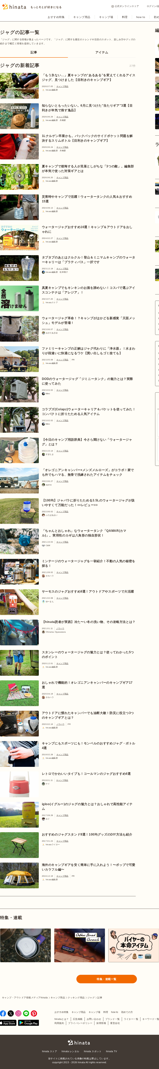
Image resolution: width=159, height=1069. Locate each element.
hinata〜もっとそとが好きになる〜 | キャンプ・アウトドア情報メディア (79, 1042)
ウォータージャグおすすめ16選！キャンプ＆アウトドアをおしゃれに (87, 229)
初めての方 (127, 1012)
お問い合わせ (94, 1019)
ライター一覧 (131, 1019)
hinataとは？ (61, 1019)
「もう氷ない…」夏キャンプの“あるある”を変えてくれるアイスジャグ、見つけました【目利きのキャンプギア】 (89, 77)
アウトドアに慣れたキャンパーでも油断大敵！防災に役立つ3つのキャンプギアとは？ (88, 715)
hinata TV (111, 1051)
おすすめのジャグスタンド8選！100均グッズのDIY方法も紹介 (87, 834)
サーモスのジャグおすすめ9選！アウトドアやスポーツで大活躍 (88, 591)
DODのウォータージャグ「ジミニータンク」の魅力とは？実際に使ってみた (87, 381)
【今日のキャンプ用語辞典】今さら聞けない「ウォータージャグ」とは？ (87, 442)
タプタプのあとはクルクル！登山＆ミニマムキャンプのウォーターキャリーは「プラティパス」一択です (89, 260)
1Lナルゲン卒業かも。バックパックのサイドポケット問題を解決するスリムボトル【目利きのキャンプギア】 (87, 138)
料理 (125, 17)
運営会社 (115, 1023)
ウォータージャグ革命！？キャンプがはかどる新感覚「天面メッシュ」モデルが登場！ (89, 320)
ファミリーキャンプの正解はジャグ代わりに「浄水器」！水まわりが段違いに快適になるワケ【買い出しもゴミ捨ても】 (89, 351)
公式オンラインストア (127, 6)
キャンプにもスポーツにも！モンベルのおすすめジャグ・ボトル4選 (89, 746)
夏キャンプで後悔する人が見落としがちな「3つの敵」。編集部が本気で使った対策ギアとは (88, 169)
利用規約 (59, 1023)
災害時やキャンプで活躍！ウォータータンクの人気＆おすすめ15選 (87, 199)
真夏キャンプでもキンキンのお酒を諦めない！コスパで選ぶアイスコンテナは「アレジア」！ (89, 290)
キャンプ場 (106, 17)
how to (140, 17)
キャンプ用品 (81, 17)
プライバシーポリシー (80, 1023)
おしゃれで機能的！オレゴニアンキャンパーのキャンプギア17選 (87, 685)
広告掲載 (78, 1019)
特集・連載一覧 (107, 979)
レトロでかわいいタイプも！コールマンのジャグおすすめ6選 (86, 773)
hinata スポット (92, 1051)
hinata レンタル (70, 1051)
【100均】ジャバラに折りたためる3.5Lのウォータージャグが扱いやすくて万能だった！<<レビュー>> (88, 503)
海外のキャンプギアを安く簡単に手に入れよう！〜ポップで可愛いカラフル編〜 (89, 867)
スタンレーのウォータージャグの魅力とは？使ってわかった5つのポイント (88, 655)
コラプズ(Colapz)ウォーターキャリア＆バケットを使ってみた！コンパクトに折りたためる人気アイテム (89, 412)
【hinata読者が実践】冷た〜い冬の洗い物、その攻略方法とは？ (89, 621)
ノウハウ (60, 628)
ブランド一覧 (112, 1019)
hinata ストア (49, 1051)
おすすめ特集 (56, 17)
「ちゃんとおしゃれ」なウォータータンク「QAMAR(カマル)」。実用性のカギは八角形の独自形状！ (84, 533)
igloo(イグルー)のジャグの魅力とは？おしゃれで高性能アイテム (87, 806)
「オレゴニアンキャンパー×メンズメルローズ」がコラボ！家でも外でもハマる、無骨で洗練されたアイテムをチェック (88, 472)
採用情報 (101, 1023)
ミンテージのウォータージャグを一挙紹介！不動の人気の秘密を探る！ (89, 563)
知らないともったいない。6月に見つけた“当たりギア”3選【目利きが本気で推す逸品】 (87, 108)
